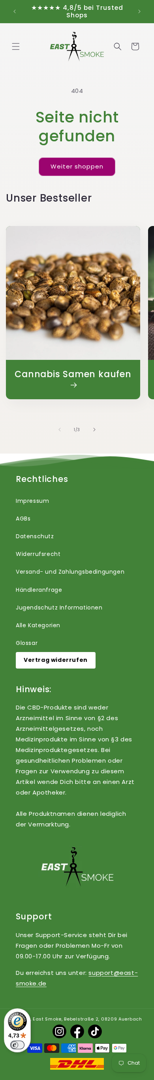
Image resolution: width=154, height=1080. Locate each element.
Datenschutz (35, 536)
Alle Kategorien (38, 625)
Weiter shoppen (77, 166)
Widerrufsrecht (38, 554)
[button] (15, 46)
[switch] (17, 1045)
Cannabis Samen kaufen (73, 374)
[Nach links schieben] (59, 429)
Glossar (27, 643)
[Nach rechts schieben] (94, 429)
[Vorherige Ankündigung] (14, 11)
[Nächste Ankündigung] (139, 11)
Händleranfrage (39, 590)
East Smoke (47, 1019)
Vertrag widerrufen (56, 660)
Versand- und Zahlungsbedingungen (70, 572)
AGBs (23, 518)
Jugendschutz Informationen (59, 607)
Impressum (32, 501)
